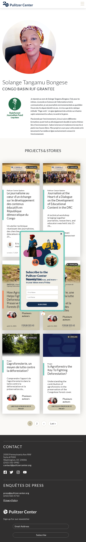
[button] (42, 275)
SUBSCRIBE (42, 304)
